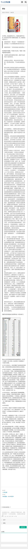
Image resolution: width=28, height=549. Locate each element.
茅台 (3, 9)
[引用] (12, 516)
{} (17, 516)
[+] (19, 516)
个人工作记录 (5, 2)
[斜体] (4, 516)
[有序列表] (9, 516)
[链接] (16, 516)
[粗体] (2, 516)
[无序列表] (11, 516)
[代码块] (14, 516)
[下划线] (5, 516)
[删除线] (7, 516)
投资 (13, 12)
